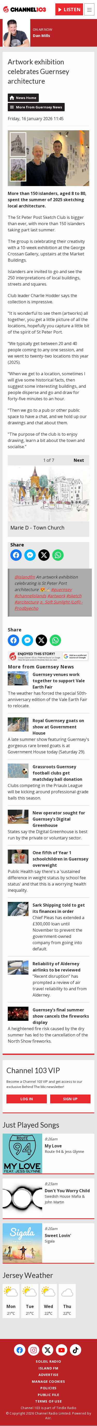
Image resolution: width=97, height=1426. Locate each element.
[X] (47, 1350)
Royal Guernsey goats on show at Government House (58, 727)
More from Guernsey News (39, 107)
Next (76, 460)
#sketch (73, 596)
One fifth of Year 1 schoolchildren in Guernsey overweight (60, 859)
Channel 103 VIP (33, 1070)
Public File (48, 1394)
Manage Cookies (48, 1381)
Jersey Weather (28, 1275)
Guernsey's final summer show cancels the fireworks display (61, 1016)
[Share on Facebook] (16, 555)
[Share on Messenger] (30, 555)
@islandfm (24, 577)
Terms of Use (48, 1401)
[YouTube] (61, 1350)
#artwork (56, 596)
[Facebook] (19, 1350)
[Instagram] (33, 1350)
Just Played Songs (31, 1124)
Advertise (48, 1374)
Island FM (48, 1368)
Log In (26, 1098)
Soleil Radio (48, 1361)
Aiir (48, 1418)
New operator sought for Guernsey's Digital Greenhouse (59, 819)
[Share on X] (44, 555)
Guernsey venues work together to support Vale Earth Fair (59, 681)
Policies (48, 1388)
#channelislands (30, 596)
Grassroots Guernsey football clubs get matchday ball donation (57, 773)
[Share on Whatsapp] (58, 555)
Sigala (50, 1241)
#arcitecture (26, 602)
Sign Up (70, 1098)
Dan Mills (41, 35)
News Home (26, 97)
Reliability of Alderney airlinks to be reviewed (56, 967)
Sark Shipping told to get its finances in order (59, 908)
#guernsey (61, 589)
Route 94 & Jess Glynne (64, 1151)
